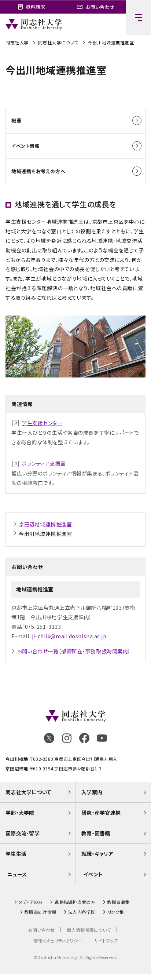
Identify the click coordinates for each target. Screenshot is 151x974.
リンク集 (115, 912)
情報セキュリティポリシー (57, 940)
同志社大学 (17, 42)
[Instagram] (67, 738)
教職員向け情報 (40, 912)
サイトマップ (106, 940)
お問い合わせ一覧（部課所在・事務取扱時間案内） (74, 651)
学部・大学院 (19, 812)
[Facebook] (84, 738)
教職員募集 (118, 902)
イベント (93, 874)
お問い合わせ (41, 930)
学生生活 (15, 853)
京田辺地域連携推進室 (45, 524)
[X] (49, 738)
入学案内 (91, 792)
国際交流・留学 (22, 833)
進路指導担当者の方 (75, 902)
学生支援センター (42, 423)
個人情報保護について (89, 930)
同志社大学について (58, 42)
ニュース (17, 874)
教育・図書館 (95, 833)
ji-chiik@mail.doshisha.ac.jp (69, 636)
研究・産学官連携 (101, 812)
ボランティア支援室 (44, 463)
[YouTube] (102, 738)
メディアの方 (31, 902)
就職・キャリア (97, 853)
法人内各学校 (81, 912)
